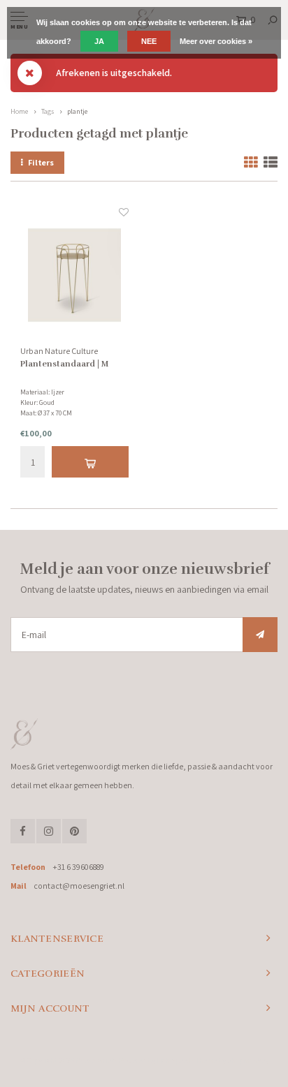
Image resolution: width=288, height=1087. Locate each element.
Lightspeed (174, 1060)
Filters (41, 162)
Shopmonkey (247, 1060)
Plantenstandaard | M (64, 364)
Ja (99, 41)
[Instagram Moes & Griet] (48, 831)
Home (19, 111)
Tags (47, 111)
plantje (77, 111)
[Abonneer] (260, 634)
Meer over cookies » (216, 41)
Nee (149, 41)
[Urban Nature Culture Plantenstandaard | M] (74, 275)
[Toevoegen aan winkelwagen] (90, 462)
